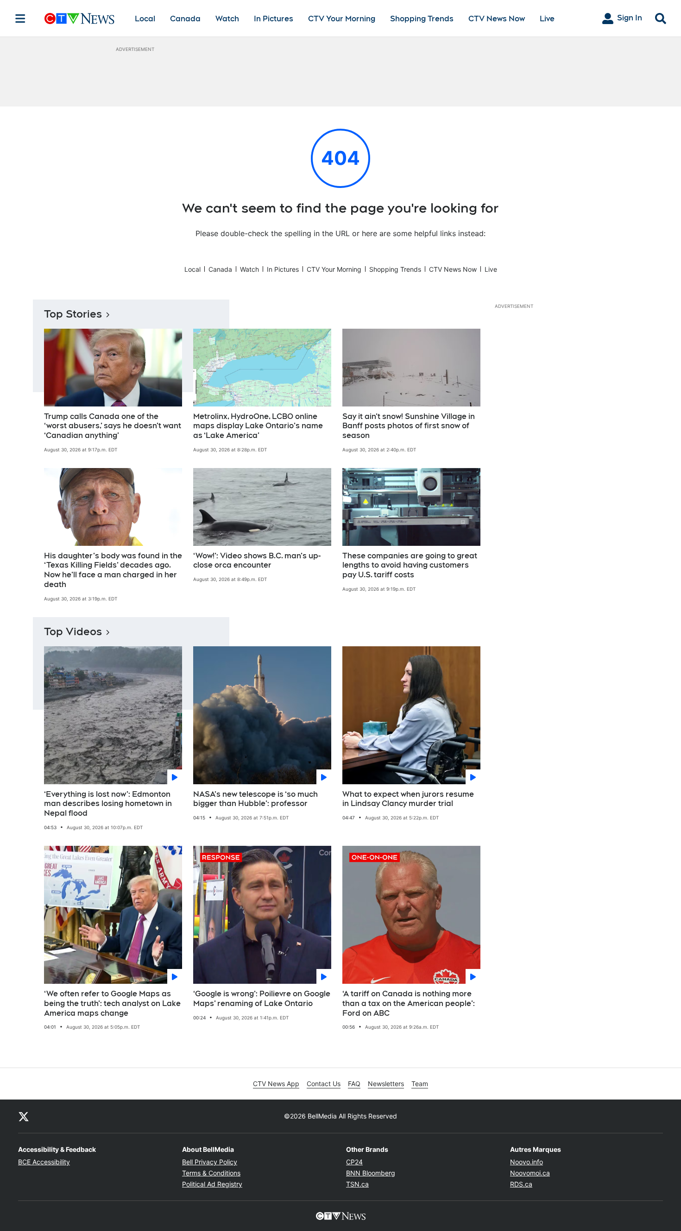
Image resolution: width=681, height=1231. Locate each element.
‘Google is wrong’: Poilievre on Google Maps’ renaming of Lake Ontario (261, 998)
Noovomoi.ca (530, 1173)
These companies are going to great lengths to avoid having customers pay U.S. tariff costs (409, 565)
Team (419, 1083)
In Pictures (273, 18)
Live (547, 18)
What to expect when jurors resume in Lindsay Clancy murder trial (408, 799)
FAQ (354, 1083)
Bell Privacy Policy (209, 1162)
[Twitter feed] (23, 1116)
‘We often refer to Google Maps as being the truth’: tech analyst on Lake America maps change (112, 1003)
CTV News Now (496, 18)
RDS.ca (521, 1184)
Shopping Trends (422, 18)
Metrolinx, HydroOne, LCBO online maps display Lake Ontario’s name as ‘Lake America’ (258, 426)
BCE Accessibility (44, 1162)
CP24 (354, 1162)
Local (145, 18)
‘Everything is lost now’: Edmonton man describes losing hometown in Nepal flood (108, 804)
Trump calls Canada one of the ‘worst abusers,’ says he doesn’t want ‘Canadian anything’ (112, 426)
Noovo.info (526, 1162)
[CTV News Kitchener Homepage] (79, 18)
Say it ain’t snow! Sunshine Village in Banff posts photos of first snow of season (408, 426)
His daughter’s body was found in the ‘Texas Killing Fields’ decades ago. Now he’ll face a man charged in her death (113, 570)
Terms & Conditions (211, 1173)
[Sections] (20, 18)
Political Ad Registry (212, 1184)
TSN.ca (357, 1184)
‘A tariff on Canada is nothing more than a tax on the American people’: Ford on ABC (408, 1003)
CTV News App (276, 1083)
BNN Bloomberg (370, 1173)
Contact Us (323, 1083)
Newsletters (386, 1083)
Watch (227, 18)
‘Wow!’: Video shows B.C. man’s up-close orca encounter (257, 560)
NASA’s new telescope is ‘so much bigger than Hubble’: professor (255, 799)
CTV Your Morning (341, 18)
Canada (185, 18)
